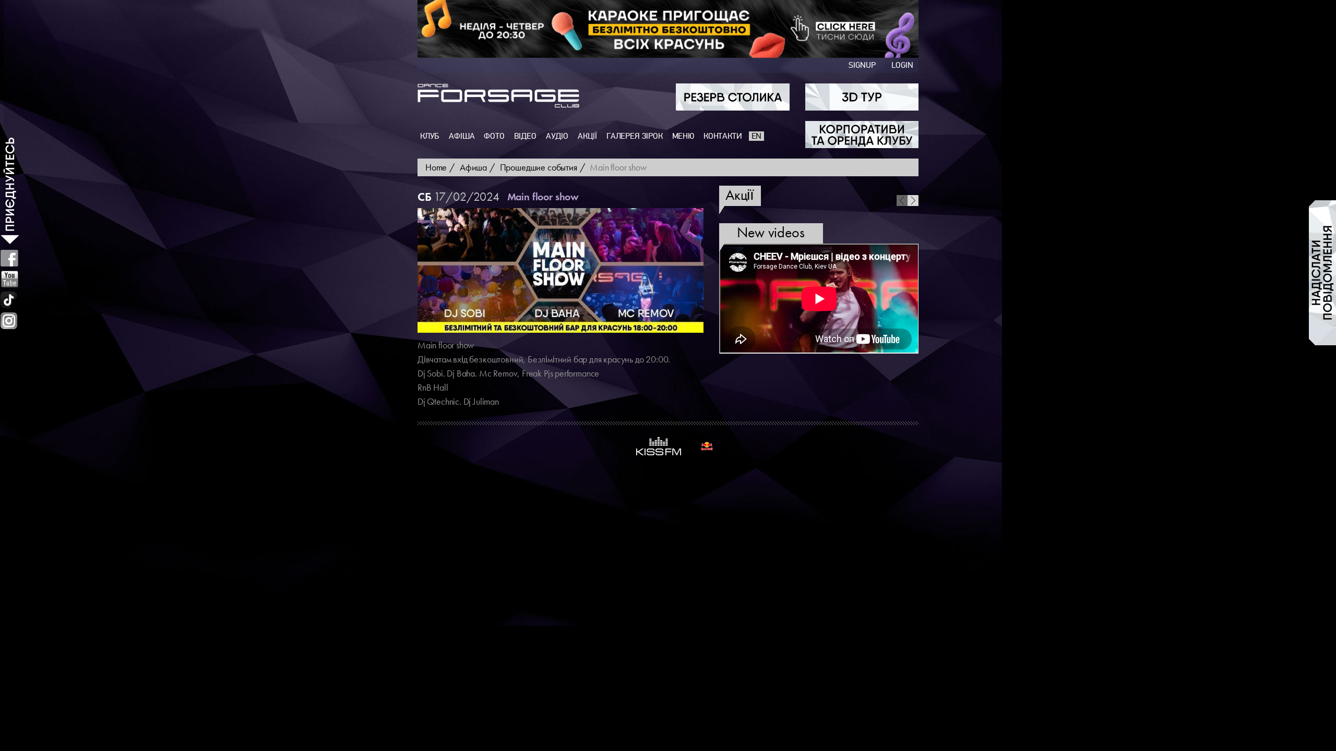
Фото (494, 136)
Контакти (722, 136)
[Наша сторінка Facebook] (9, 258)
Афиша (473, 167)
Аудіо (557, 136)
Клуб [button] (429, 136)
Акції (587, 136)
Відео (525, 136)
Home (436, 167)
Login (902, 65)
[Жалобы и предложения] (1322, 272)
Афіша (461, 136)
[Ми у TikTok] (9, 300)
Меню (683, 136)
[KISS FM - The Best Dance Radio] (658, 446)
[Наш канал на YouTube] (10, 279)
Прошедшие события (538, 167)
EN (757, 136)
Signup (862, 65)
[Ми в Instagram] (9, 320)
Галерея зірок (634, 136)
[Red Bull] (707, 446)
